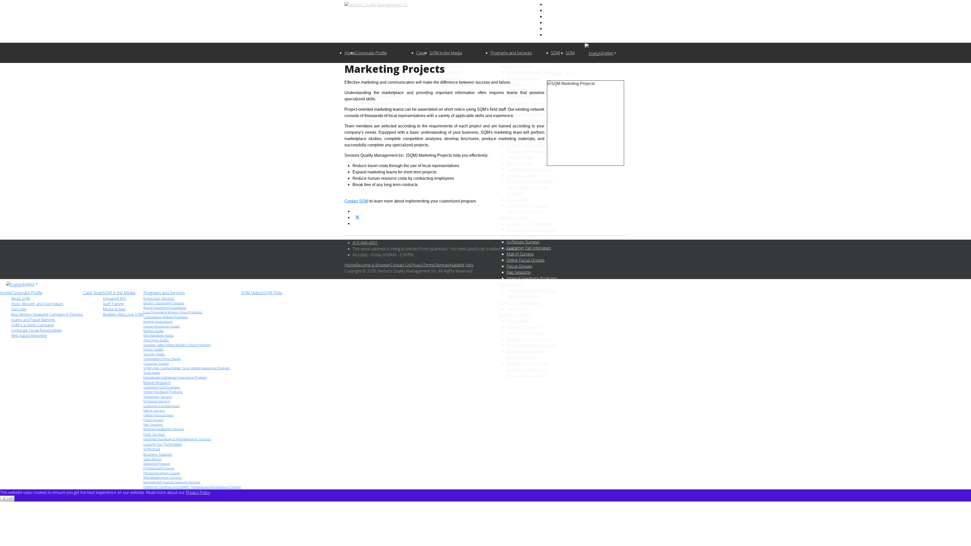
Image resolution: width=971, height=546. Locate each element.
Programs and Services (511, 53)
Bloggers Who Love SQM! (123, 314)
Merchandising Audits (158, 335)
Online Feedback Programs (163, 392)
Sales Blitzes (517, 321)
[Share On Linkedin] (354, 223)
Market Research (157, 382)
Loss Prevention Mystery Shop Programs (172, 312)
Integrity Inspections (157, 322)
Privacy (416, 265)
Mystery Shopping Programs (163, 303)
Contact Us (400, 265)
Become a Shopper (373, 265)
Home (350, 53)
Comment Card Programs (161, 387)
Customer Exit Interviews (161, 406)
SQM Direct (516, 308)
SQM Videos (252, 292)
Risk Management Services (530, 345)
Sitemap (441, 265)
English (607, 53)
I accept (7, 498)
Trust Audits (151, 373)
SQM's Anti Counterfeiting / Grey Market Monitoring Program (186, 368)
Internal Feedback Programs (532, 278)
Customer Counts (156, 363)
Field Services (510, 284)
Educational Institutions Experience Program (175, 377)
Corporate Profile (371, 53)
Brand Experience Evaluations (164, 308)
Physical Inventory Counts (529, 339)
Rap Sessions (153, 424)
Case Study (93, 292)
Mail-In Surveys (154, 410)
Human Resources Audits (161, 326)
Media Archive (114, 309)
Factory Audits (153, 349)
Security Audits (154, 354)
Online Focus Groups (158, 415)
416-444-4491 (365, 242)
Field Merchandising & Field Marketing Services (177, 439)
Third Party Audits (156, 340)
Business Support (514, 314)
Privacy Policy (198, 492)
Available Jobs (461, 265)
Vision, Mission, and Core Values (37, 303)
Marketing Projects (523, 327)
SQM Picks (272, 292)
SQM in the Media (446, 53)
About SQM (20, 298)
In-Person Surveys (156, 401)
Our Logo (18, 309)
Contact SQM (356, 201)
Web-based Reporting (29, 335)
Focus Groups (153, 420)
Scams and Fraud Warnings (33, 319)
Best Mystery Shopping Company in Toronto (47, 314)
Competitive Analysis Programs (165, 317)
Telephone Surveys (157, 397)
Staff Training (113, 303)
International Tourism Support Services (171, 482)
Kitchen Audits (153, 331)
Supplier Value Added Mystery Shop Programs (177, 345)
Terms (428, 265)
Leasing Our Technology (520, 302)
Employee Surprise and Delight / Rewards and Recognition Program (527, 369)
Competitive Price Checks (162, 359)
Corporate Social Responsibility (36, 330)
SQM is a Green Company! (32, 325)
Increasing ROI (114, 298)
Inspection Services (158, 298)
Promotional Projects (525, 333)
